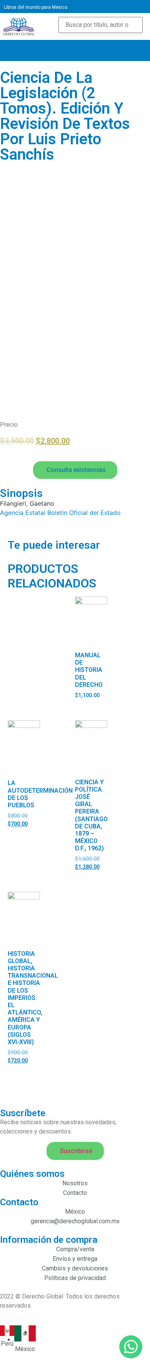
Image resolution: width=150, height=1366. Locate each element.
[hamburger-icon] (133, 50)
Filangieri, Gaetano (27, 503)
